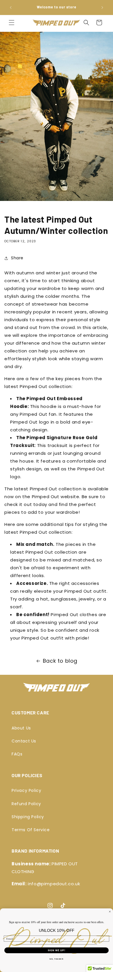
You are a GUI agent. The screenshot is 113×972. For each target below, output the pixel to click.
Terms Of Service (31, 830)
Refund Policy (26, 804)
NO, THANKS (56, 959)
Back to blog (60, 660)
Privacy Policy (26, 790)
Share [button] (17, 258)
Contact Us (24, 741)
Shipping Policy (28, 817)
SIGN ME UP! (56, 950)
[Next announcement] (102, 7)
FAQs (17, 754)
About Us (21, 728)
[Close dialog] (110, 911)
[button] (11, 22)
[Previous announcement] (10, 7)
